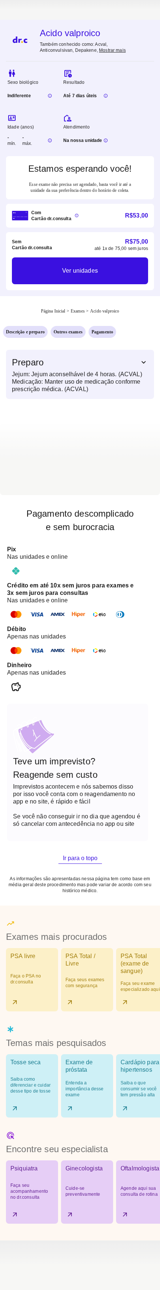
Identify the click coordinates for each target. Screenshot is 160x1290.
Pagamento (102, 332)
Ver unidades (80, 270)
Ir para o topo (80, 858)
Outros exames (68, 332)
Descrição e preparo (25, 332)
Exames (78, 311)
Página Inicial (53, 311)
